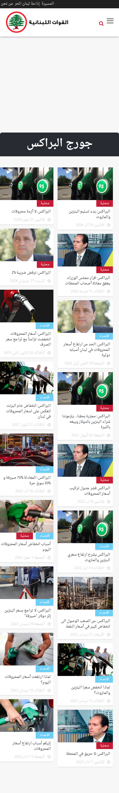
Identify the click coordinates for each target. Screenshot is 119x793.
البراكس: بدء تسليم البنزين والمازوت (89, 214)
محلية (104, 203)
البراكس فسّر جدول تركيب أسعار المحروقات (89, 491)
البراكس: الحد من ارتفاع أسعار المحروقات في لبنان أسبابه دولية (86, 350)
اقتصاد (45, 326)
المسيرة (48, 3)
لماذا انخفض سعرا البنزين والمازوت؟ (90, 690)
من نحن (7, 3)
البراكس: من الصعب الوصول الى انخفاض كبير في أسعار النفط (85, 623)
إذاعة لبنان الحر (27, 3)
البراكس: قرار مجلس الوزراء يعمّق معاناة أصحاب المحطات (87, 280)
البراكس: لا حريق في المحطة (88, 754)
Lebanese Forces (37, 22)
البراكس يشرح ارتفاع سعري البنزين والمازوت (89, 557)
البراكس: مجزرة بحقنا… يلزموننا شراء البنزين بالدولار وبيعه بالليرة (86, 422)
